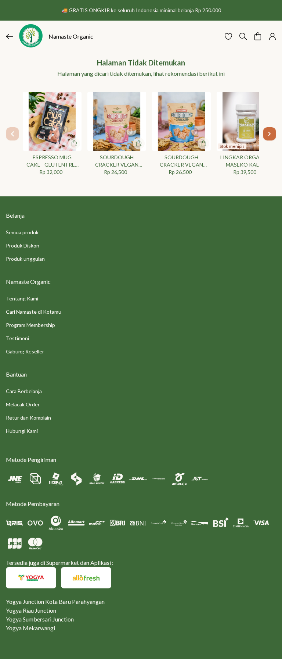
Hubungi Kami (22, 431)
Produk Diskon (22, 245)
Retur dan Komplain (28, 417)
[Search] (243, 36)
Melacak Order (23, 404)
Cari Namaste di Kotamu (33, 312)
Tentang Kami (22, 298)
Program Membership (30, 325)
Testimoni (17, 338)
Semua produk (22, 232)
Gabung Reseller (25, 351)
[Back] (9, 36)
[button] (228, 36)
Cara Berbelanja (24, 391)
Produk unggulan (25, 259)
